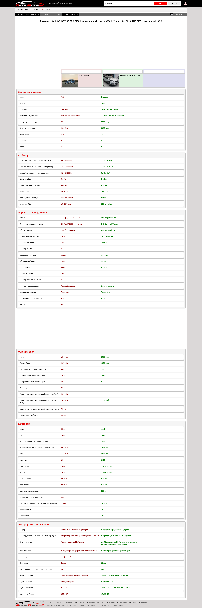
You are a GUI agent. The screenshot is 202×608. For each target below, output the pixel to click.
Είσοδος (46, 14)
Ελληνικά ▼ (178, 14)
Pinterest (144, 602)
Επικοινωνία (90, 605)
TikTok (134, 602)
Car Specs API (71, 14)
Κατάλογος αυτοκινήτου (32, 10)
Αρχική (19, 10)
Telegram (91, 602)
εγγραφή (57, 14)
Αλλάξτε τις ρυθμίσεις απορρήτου (114, 605)
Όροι (82, 605)
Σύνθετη (174, 3)
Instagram (123, 602)
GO (160, 3)
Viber (102, 602)
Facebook (111, 602)
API (98, 605)
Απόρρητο (74, 605)
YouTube (80, 602)
